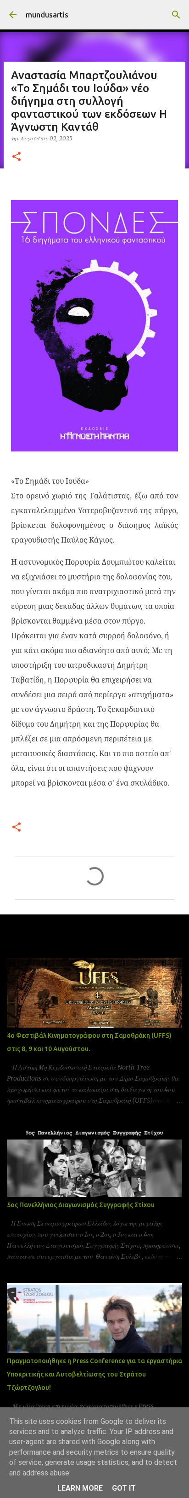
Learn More (80, 1488)
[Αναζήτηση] (176, 15)
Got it (124, 1488)
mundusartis (47, 15)
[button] (16, 157)
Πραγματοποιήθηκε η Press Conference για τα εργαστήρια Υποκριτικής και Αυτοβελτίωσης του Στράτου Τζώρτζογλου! (94, 1374)
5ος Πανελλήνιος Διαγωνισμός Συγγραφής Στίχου (81, 1205)
